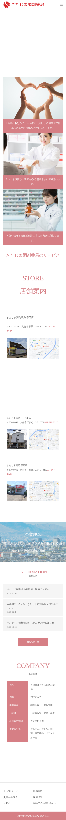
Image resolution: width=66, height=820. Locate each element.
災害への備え (10, 797)
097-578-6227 (51, 422)
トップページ (10, 791)
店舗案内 (37, 791)
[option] (33, 41)
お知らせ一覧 (33, 642)
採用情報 (37, 797)
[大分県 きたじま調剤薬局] (23, 5)
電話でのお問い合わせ (45, 803)
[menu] (61, 4)
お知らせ (8, 803)
